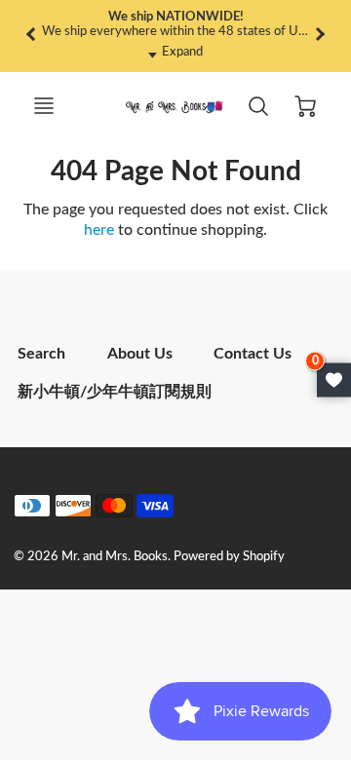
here (99, 230)
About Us (140, 353)
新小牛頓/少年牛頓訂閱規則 (115, 391)
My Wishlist (334, 380)
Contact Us (253, 353)
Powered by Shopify (229, 556)
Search (41, 353)
